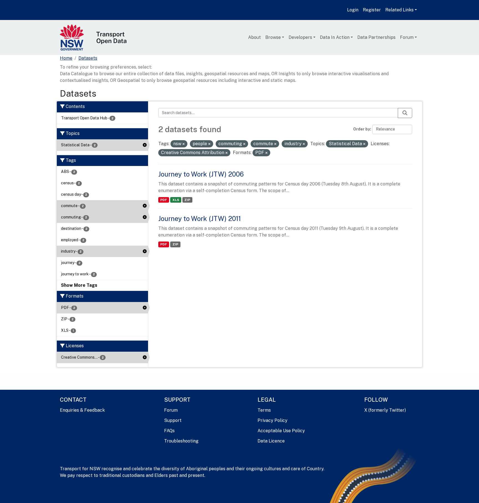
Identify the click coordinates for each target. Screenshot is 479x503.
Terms (264, 410)
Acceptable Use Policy (281, 430)
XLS (175, 200)
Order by (361, 129)
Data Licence (271, 441)
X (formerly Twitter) (385, 410)
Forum (407, 37)
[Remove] (183, 144)
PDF (163, 200)
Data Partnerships (376, 37)
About (254, 37)
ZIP (187, 200)
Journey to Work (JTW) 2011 (199, 218)
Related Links (399, 9)
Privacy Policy (272, 420)
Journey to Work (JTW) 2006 (201, 174)
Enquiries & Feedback (82, 410)
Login (352, 9)
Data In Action (335, 37)
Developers (300, 37)
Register (372, 9)
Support (173, 420)
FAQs (169, 430)
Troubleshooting (181, 441)
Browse (273, 37)
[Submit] (405, 113)
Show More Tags (79, 285)
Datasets (87, 58)
